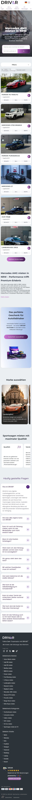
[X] (10, 651)
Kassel (6, 761)
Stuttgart (6, 747)
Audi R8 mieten (8, 662)
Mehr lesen (5, 297)
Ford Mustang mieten (10, 677)
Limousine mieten (9, 715)
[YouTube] (13, 651)
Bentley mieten (8, 668)
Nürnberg (6, 753)
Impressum (16, 797)
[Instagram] (4, 651)
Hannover (6, 750)
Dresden (6, 759)
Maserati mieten (8, 686)
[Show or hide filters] (28, 64)
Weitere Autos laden (16, 259)
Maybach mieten (8, 689)
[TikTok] (16, 651)
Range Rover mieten (9, 701)
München (6, 738)
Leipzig (6, 756)
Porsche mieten (8, 698)
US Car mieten (8, 724)
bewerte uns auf (13, 778)
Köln (5, 741)
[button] (3, 797)
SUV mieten (7, 721)
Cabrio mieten (8, 718)
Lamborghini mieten (9, 683)
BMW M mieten (8, 671)
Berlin (5, 735)
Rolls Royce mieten (9, 704)
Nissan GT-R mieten (9, 695)
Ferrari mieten (8, 674)
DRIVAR (10, 768)
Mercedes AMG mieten (10, 692)
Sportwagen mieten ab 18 (11, 727)
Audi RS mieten (8, 665)
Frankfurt (6, 744)
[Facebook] (7, 651)
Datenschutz (8, 797)
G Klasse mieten (8, 680)
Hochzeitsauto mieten (10, 712)
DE (26, 2)
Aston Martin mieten (9, 659)
